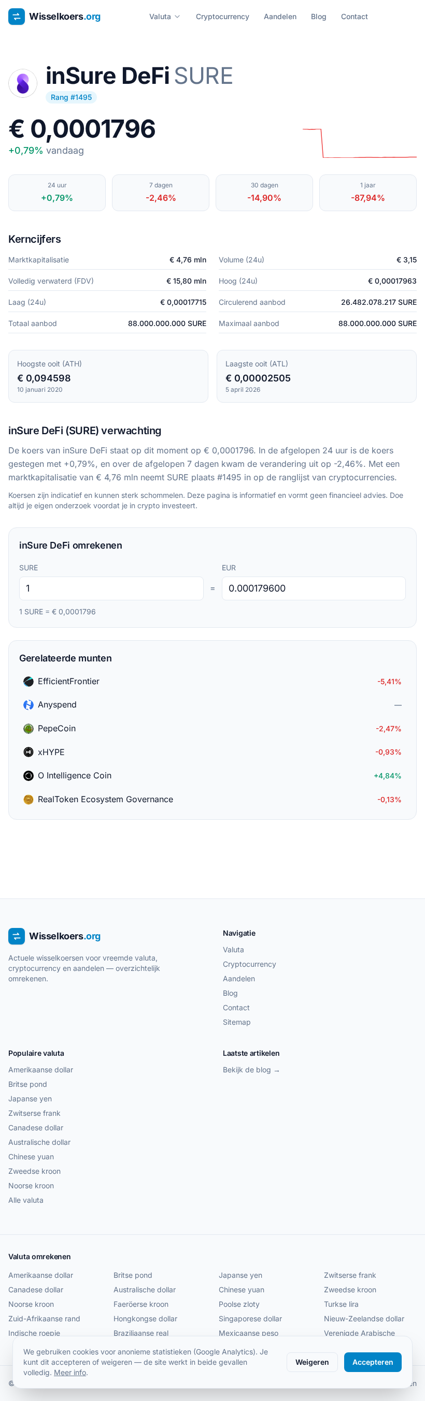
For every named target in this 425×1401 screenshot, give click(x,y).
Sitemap (237, 1021)
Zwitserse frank (34, 1113)
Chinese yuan (31, 1156)
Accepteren (372, 1362)
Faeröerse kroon (141, 1304)
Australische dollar (39, 1142)
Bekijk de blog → (251, 1069)
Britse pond (27, 1084)
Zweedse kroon (34, 1171)
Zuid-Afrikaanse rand (44, 1318)
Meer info (70, 1372)
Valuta (160, 16)
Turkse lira (341, 1304)
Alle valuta (26, 1200)
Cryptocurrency (222, 16)
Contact (354, 16)
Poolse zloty (239, 1304)
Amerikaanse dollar (40, 1069)
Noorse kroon (31, 1185)
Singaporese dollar (250, 1318)
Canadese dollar (35, 1127)
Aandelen (280, 16)
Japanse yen (30, 1098)
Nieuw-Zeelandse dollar (364, 1318)
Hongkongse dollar (145, 1318)
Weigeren (312, 1362)
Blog (319, 16)
